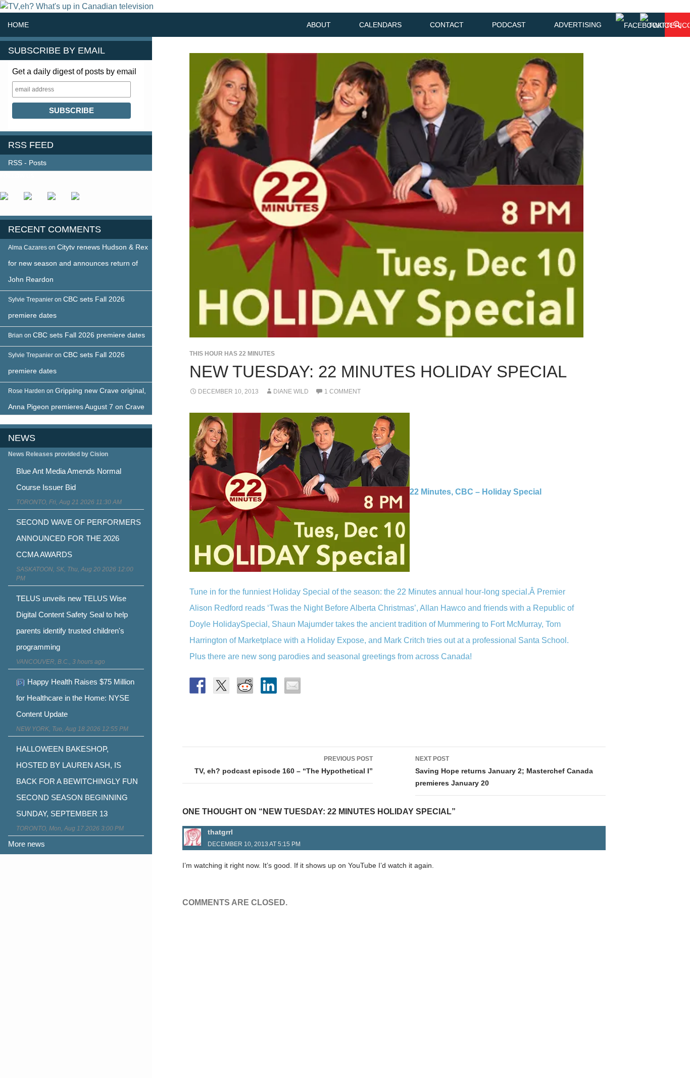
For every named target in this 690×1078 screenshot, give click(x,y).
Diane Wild (291, 391)
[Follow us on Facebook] (8, 200)
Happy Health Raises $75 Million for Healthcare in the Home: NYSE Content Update (75, 697)
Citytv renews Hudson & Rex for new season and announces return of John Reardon (78, 263)
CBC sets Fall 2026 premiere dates (89, 335)
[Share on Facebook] (197, 685)
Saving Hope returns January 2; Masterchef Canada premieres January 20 (504, 771)
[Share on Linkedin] (269, 685)
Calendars (380, 25)
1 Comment (342, 391)
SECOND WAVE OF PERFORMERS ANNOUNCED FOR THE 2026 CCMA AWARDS (78, 538)
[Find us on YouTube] (55, 200)
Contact (447, 25)
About (319, 25)
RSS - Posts (27, 163)
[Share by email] (292, 685)
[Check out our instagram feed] (79, 200)
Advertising (578, 25)
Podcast (509, 25)
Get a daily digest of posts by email (74, 71)
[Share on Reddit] (245, 685)
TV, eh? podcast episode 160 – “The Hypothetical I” (283, 765)
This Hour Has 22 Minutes (232, 353)
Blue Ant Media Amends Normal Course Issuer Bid (68, 479)
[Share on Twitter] (221, 685)
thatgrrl (220, 832)
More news (26, 844)
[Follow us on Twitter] (32, 200)
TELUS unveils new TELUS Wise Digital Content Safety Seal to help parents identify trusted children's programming (72, 622)
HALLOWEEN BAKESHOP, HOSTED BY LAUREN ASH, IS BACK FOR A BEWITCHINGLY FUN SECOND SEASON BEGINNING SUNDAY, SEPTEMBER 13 (77, 781)
